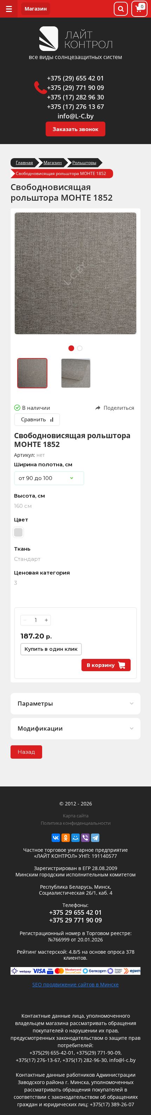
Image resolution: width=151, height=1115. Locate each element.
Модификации (40, 728)
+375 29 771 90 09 (75, 920)
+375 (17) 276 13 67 (75, 106)
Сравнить (33, 419)
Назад (26, 751)
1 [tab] (71, 348)
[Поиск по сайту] (121, 9)
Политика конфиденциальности (76, 823)
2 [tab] (80, 348)
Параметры (35, 703)
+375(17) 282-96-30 (85, 1060)
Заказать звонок (75, 128)
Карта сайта (75, 815)
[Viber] (85, 838)
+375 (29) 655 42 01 (75, 78)
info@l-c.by (122, 1060)
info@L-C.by (76, 116)
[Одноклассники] (65, 838)
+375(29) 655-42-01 (51, 1052)
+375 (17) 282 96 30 (75, 97)
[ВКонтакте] (56, 838)
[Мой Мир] (75, 838)
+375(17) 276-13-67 (38, 1060)
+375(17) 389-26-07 (112, 1104)
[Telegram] (95, 838)
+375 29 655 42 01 (75, 912)
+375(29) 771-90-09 (98, 1052)
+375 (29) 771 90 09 (75, 87)
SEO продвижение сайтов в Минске (75, 984)
